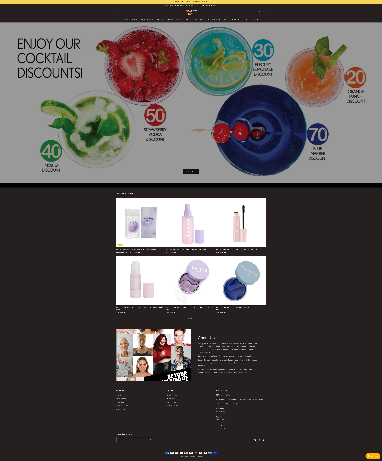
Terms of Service (122, 405)
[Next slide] (202, 185)
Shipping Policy (171, 395)
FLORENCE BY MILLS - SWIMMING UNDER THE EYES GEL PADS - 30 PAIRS (189, 308)
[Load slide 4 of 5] (193, 185)
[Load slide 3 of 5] (191, 185)
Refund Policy (171, 402)
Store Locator (121, 398)
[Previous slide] (180, 185)
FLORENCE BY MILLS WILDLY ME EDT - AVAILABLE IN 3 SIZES (137, 249)
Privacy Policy (171, 398)
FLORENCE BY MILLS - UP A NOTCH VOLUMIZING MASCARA (236, 249)
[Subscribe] (150, 439)
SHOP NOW (191, 171)
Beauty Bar (188, 456)
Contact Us (120, 402)
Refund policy (121, 409)
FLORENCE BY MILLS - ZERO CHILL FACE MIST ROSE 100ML (186, 249)
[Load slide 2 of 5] (188, 185)
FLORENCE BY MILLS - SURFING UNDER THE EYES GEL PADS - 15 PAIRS (238, 308)
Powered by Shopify (196, 456)
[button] (118, 12)
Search (118, 395)
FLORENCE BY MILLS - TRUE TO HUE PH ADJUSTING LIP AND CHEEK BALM (139, 308)
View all (191, 318)
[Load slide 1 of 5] (185, 185)
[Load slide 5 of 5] (196, 185)
